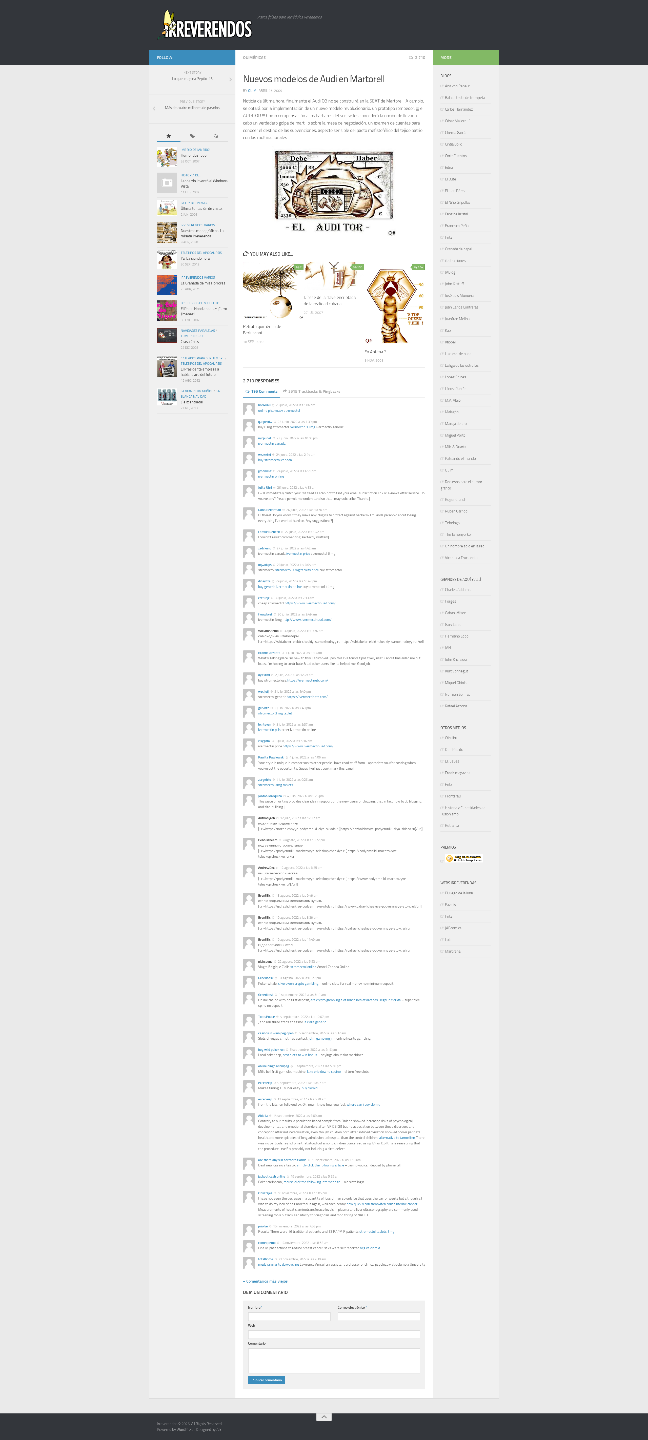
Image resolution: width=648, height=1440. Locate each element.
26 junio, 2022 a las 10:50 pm (306, 510)
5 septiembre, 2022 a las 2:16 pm (313, 1050)
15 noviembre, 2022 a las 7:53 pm (296, 1226)
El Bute (450, 179)
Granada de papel (458, 249)
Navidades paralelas (198, 331)
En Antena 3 (375, 351)
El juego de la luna (459, 893)
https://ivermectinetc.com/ (307, 680)
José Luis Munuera (459, 295)
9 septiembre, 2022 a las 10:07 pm (301, 1083)
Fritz (448, 237)
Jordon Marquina (270, 796)
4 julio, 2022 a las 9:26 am (294, 779)
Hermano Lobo (457, 636)
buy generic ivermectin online (280, 587)
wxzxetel (264, 455)
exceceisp (265, 1083)
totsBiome (265, 1259)
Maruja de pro (456, 423)
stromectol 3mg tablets (275, 785)
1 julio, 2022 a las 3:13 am (303, 653)
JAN (448, 648)
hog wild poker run (271, 1050)
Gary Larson (454, 624)
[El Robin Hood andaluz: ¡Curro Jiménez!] (167, 310)
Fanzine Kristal (456, 214)
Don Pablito (454, 749)
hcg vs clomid (370, 1248)
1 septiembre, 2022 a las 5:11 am (302, 995)
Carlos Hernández (459, 109)
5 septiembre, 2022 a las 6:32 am (322, 1033)
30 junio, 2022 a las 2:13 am (294, 598)
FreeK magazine (458, 773)
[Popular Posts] (168, 136)
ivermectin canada (272, 443)
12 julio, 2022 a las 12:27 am (299, 818)
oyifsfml (264, 675)
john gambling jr (321, 1038)
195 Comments (264, 391)
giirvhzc (263, 708)
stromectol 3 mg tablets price (297, 570)
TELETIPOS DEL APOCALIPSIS (201, 253)
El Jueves (452, 761)
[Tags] (192, 136)
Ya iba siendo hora (195, 258)
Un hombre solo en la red (464, 546)
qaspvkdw (265, 422)
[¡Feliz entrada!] (167, 396)
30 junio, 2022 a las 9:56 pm (303, 631)
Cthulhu (451, 738)
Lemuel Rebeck (269, 532)
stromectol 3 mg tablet (275, 713)
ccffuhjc (264, 598)
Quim (449, 470)
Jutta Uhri (265, 487)
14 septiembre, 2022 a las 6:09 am (297, 1116)
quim (252, 91)
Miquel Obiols (456, 683)
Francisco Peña (457, 225)
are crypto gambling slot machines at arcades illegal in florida (356, 1000)
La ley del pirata (194, 203)
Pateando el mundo (460, 458)
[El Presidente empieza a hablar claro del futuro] (167, 366)
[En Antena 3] (394, 303)
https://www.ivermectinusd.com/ (310, 603)
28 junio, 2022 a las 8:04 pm (296, 565)
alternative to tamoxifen (397, 1138)
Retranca (452, 825)
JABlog (450, 272)
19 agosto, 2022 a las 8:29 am (296, 917)
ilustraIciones (455, 260)
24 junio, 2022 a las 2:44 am (295, 455)
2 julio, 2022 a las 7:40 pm (292, 708)
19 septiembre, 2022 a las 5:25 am (314, 1176)
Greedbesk (265, 978)
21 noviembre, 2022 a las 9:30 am (302, 1259)
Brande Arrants (269, 653)
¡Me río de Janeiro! (195, 150)
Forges (450, 601)
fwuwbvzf (265, 614)
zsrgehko (264, 779)
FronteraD (453, 796)
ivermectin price (298, 553)
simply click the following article (320, 1165)
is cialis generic (315, 1022)
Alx (218, 1429)
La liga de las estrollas (462, 365)
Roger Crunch (455, 499)
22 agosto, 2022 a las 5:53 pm (298, 961)
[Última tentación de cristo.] (167, 208)
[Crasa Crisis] (167, 335)
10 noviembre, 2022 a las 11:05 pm (302, 1193)
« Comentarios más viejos (265, 1281)
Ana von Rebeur (457, 86)
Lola (448, 939)
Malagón (452, 412)
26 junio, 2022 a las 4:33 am (296, 487)
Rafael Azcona (456, 706)
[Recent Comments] (216, 136)
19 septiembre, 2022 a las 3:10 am (336, 1160)
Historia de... (191, 175)
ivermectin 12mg (302, 427)
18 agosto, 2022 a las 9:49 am (296, 895)
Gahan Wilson (455, 613)
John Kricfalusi (456, 659)
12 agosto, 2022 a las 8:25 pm (300, 868)
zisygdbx (264, 741)
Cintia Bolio (453, 144)
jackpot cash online (271, 1176)
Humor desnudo (194, 155)
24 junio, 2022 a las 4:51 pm (296, 471)
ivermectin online (271, 476)
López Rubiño (456, 388)
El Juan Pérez (455, 191)
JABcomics (453, 928)
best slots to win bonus (299, 1055)
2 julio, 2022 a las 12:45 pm (293, 675)
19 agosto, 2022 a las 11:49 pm (297, 939)
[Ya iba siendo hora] (167, 260)
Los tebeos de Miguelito (200, 303)
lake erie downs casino (324, 1071)
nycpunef (264, 438)
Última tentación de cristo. (201, 208)
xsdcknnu (264, 548)
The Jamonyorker (458, 534)
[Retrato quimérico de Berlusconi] (273, 290)
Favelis (450, 904)
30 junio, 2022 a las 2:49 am (297, 614)
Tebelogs (452, 523)
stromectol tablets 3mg (376, 1231)
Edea (449, 167)
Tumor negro (192, 336)
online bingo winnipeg (273, 1066)
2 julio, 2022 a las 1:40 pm (292, 691)
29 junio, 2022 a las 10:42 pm (296, 581)
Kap (448, 330)
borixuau (264, 405)
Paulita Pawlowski (271, 757)
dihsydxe (264, 581)
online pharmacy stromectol (279, 410)
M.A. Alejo (453, 400)
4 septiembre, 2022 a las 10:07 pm (304, 1017)
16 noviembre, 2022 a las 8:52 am (304, 1243)
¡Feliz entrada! (192, 402)
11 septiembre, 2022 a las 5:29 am (301, 1099)
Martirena (452, 951)
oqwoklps (265, 565)
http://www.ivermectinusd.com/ (307, 620)
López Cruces (455, 377)
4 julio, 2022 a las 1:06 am (307, 757)
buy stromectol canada (275, 460)
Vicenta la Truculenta (461, 558)
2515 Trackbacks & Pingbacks (314, 391)
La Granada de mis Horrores (203, 283)
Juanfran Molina (457, 319)
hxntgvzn (264, 724)
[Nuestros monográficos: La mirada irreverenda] (167, 232)
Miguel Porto (455, 435)
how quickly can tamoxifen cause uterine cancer (382, 1204)
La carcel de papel (458, 354)
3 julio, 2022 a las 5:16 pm (293, 741)
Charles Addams (458, 589)
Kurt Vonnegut (456, 671)
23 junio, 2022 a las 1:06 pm (295, 405)
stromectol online (303, 967)
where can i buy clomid (363, 1104)
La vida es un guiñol (197, 391)
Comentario (257, 1343)
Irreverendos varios (198, 225)
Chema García (455, 132)
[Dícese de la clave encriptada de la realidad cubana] (334, 276)
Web (251, 1325)
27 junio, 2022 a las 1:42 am (304, 532)
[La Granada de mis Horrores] (167, 285)
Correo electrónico (352, 1307)
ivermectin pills (269, 730)
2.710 (420, 57)
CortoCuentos (456, 156)
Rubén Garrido (456, 511)
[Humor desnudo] (167, 157)
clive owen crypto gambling (298, 983)
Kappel (450, 342)
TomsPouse (266, 1017)
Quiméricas (254, 57)
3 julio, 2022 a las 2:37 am (294, 724)
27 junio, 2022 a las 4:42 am (296, 548)
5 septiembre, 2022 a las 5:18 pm (317, 1066)
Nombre (255, 1307)
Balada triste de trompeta (465, 97)
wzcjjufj (263, 691)
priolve (263, 1226)
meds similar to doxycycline (278, 1264)
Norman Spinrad (458, 694)
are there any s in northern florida (282, 1160)
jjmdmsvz (265, 471)
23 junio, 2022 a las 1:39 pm (297, 422)
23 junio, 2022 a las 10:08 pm (297, 438)
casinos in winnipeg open (276, 1033)
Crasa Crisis (190, 341)
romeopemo (267, 1243)
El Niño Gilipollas (457, 202)
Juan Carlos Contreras (461, 307)
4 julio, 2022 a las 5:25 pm (305, 796)
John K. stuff (454, 284)
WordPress (185, 1429)
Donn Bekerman (269, 510)
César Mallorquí (457, 121)
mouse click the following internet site (312, 1182)
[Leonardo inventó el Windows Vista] (167, 183)
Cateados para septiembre (202, 358)
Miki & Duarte (456, 447)
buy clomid (309, 1088)
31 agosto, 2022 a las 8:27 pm (299, 978)
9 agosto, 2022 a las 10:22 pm (303, 840)
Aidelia (263, 1116)
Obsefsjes (265, 1193)
